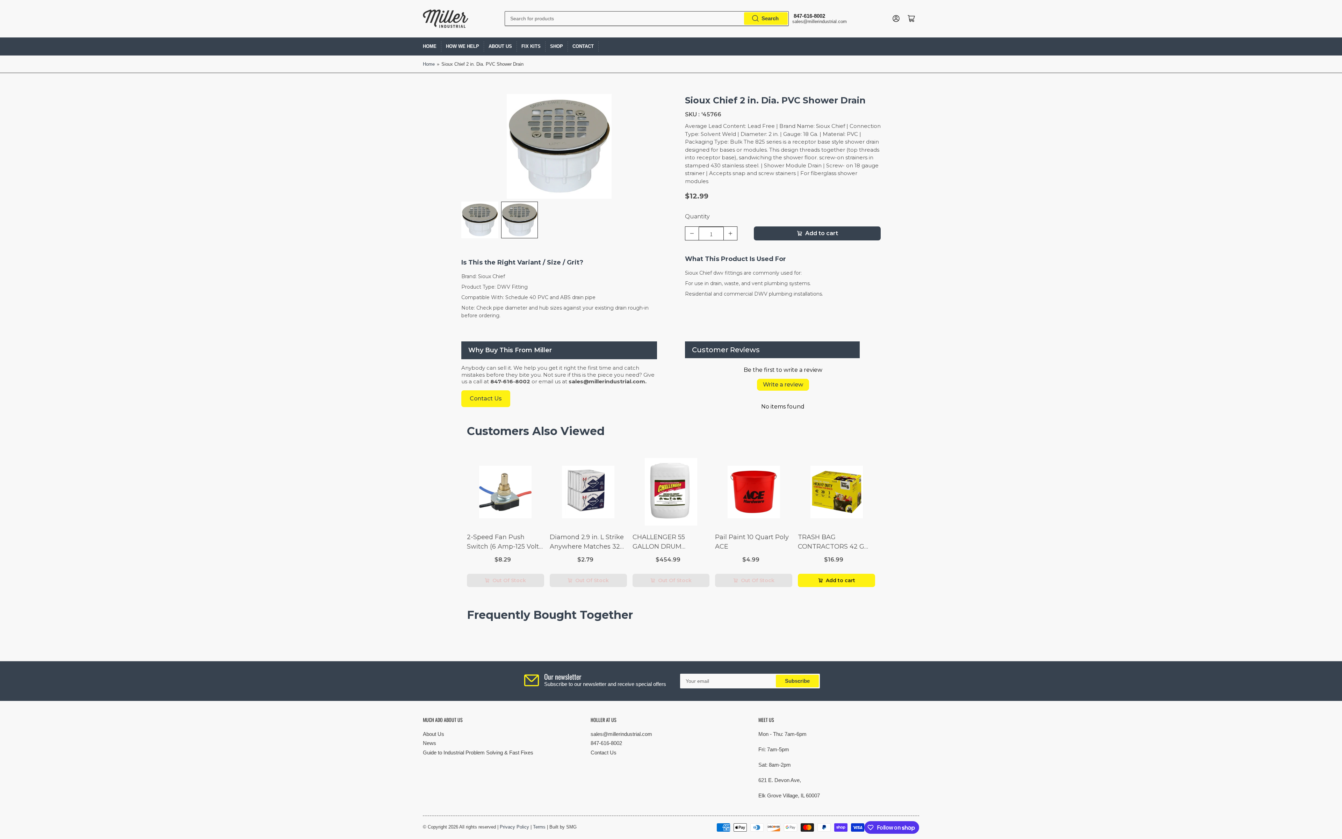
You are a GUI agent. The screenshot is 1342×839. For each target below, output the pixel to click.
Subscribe (797, 681)
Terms (539, 827)
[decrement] (692, 233)
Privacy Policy (514, 827)
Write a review (783, 384)
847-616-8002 (606, 743)
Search (770, 18)
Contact (583, 46)
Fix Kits (531, 46)
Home (429, 46)
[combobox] (647, 18)
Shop (556, 46)
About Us (500, 46)
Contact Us (603, 752)
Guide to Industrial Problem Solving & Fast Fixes (478, 752)
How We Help (462, 46)
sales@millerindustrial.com (621, 734)
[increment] (730, 233)
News (429, 743)
